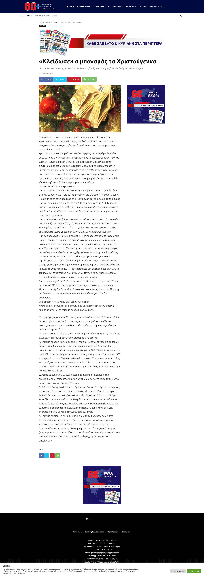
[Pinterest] (52, 455)
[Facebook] (41, 455)
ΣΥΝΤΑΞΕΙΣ (48, 22)
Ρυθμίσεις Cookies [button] (178, 571)
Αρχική (41, 22)
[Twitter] (46, 455)
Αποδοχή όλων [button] (194, 571)
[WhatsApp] (57, 455)
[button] (181, 16)
